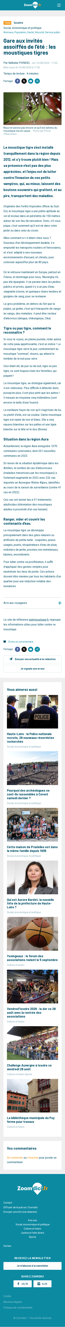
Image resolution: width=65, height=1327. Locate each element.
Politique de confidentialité (17, 1307)
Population (20, 32)
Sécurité (39, 32)
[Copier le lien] (37, 81)
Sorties (7, 1246)
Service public (52, 32)
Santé (30, 32)
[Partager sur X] (24, 81)
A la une (32, 1220)
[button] (59, 5)
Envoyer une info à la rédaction (20, 1211)
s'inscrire (32, 1157)
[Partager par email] (30, 81)
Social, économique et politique (22, 28)
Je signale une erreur (32, 668)
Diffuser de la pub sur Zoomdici (20, 1207)
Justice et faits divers (32, 1232)
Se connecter (15, 1157)
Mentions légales (12, 1302)
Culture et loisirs (32, 1228)
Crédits (7, 1296)
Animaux (8, 32)
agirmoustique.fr (39, 619)
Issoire (18, 22)
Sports (32, 1237)
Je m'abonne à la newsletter (32, 1265)
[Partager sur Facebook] (17, 81)
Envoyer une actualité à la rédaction (35, 659)
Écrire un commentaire (20, 641)
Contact (7, 1202)
